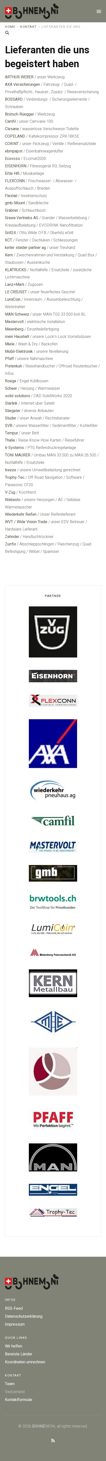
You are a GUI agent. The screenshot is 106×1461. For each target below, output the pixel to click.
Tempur (11, 433)
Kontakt (28, 26)
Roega (10, 381)
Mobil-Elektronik (19, 352)
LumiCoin (12, 299)
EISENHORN (15, 166)
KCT (8, 240)
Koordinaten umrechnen (25, 1362)
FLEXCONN (15, 181)
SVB (8, 426)
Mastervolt (14, 322)
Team (10, 1384)
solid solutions (17, 396)
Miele (10, 344)
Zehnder (12, 537)
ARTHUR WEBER (19, 77)
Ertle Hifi (12, 174)
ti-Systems (14, 448)
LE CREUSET (16, 292)
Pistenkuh (13, 366)
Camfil (10, 121)
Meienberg (14, 329)
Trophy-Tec (14, 477)
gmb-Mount (15, 203)
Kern (9, 255)
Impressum (15, 1324)
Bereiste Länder (18, 1354)
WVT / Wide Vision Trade (26, 522)
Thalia (10, 440)
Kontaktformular (18, 1400)
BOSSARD (14, 99)
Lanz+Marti (14, 285)
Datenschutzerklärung (23, 1316)
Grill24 (10, 233)
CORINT (12, 144)
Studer (10, 418)
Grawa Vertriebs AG (21, 218)
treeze (10, 470)
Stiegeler (12, 411)
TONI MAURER (17, 455)
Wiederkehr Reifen (20, 514)
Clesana (12, 129)
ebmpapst (13, 151)
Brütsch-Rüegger (19, 114)
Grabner (11, 210)
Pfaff (9, 359)
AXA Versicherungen (22, 85)
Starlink (11, 403)
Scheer (11, 388)
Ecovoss (12, 159)
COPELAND (15, 136)
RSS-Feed (14, 1309)
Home (10, 26)
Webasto (12, 500)
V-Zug (10, 492)
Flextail (11, 196)
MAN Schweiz (17, 314)
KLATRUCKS (15, 270)
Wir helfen (13, 1346)
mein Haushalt (17, 337)
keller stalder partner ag (25, 248)
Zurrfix (10, 544)
